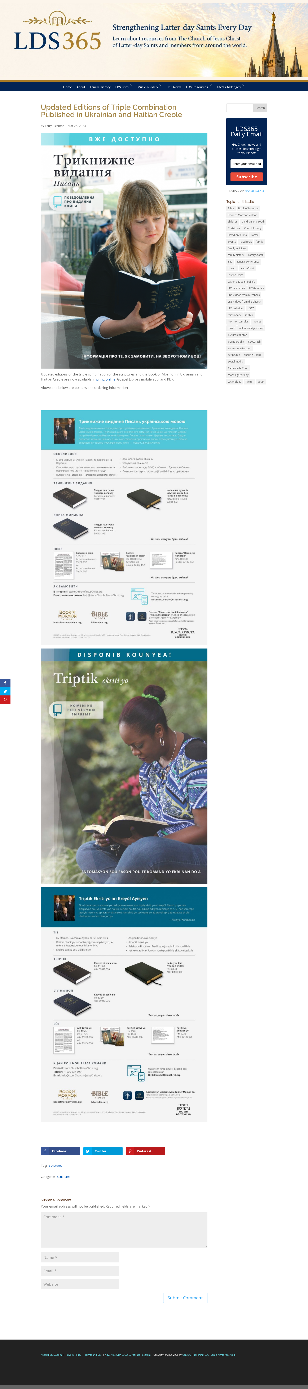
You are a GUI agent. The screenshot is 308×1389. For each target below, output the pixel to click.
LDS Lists (122, 87)
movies (257, 321)
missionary (234, 315)
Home (67, 87)
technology (234, 381)
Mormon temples (238, 321)
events (232, 241)
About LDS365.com (51, 1354)
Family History (100, 87)
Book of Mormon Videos (242, 215)
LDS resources (236, 288)
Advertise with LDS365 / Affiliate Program (128, 1354)
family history (236, 255)
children (233, 221)
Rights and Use (93, 1354)
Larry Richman (54, 126)
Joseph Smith (235, 275)
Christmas (234, 228)
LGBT (251, 308)
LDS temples (256, 288)
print (100, 379)
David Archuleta (237, 235)
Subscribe (246, 177)
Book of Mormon (248, 208)
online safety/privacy (251, 328)
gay (230, 261)
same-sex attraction (239, 348)
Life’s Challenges (229, 87)
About (81, 87)
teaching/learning (238, 375)
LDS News (174, 87)
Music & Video (147, 87)
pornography (236, 341)
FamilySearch (256, 255)
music (231, 328)
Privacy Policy (73, 1354)
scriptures (55, 1166)
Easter (254, 235)
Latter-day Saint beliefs (241, 281)
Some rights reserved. (223, 1354)
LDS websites (235, 308)
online (110, 379)
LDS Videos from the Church (244, 301)
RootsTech (254, 341)
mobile (249, 315)
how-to (232, 268)
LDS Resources (197, 87)
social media (254, 191)
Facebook (246, 241)
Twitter (249, 381)
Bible (231, 208)
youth (261, 381)
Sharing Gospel (253, 355)
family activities (237, 248)
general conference (247, 261)
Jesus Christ (247, 268)
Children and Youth (253, 221)
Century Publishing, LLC (195, 1354)
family (259, 241)
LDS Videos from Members (244, 295)
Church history (252, 228)
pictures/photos (237, 335)
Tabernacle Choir (238, 368)
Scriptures (63, 1177)
